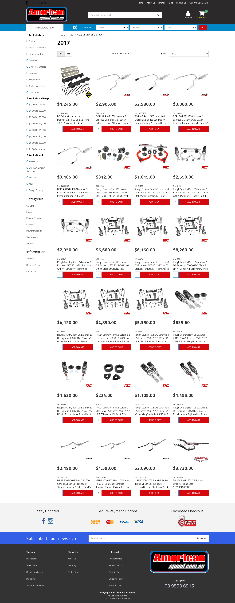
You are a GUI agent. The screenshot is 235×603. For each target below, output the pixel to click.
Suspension (34, 79)
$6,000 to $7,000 (37, 142)
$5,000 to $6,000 (37, 136)
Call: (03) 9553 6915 (199, 2)
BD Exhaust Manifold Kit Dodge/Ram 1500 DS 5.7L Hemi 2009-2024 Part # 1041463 (73, 119)
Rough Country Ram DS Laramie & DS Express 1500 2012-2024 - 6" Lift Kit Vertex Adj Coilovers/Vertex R (190, 267)
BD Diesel (33, 161)
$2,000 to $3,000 (37, 117)
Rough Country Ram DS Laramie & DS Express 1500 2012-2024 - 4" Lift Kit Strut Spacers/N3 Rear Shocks (74, 340)
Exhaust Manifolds (37, 47)
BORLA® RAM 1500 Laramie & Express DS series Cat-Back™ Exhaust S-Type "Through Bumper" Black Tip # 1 (152, 121)
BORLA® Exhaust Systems (36, 169)
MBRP (32, 183)
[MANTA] (201, 459)
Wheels (30, 243)
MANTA (32, 177)
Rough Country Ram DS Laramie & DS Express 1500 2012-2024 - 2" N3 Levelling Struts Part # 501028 (152, 411)
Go (202, 27)
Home (140, 2)
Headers (33, 73)
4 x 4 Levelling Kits (37, 86)
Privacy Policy (115, 558)
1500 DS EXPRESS (86, 35)
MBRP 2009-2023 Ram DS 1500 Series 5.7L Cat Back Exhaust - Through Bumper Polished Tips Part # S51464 (74, 485)
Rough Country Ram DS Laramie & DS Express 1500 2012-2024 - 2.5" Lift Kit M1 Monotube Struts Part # (74, 411)
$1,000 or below (37, 104)
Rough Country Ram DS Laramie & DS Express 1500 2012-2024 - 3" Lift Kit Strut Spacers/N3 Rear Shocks (152, 194)
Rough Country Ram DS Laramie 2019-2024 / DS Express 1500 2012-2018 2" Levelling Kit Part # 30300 (112, 194)
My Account (31, 558)
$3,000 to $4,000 (37, 123)
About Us (151, 2)
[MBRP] (89, 459)
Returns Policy (33, 265)
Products (44, 27)
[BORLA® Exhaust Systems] (127, 94)
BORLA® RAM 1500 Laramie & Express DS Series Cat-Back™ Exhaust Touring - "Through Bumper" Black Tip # (72, 194)
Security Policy (116, 572)
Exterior (30, 224)
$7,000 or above (37, 149)
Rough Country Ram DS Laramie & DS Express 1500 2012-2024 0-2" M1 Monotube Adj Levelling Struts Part (190, 413)
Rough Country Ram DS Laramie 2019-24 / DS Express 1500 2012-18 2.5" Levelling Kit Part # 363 (113, 411)
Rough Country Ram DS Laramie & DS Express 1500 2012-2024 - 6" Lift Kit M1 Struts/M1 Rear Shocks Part (152, 267)
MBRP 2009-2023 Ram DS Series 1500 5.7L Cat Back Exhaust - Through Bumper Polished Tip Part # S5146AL (113, 485)
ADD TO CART (77, 128)
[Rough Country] (127, 167)
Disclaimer (31, 578)
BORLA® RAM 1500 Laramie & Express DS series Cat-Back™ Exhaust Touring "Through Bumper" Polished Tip (190, 121)
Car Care (30, 205)
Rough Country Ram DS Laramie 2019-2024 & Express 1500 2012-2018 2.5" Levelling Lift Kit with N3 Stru (190, 340)
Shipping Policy (116, 578)
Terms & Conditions (35, 585)
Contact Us (181, 2)
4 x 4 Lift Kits (35, 92)
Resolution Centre (35, 572)
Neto (128, 598)
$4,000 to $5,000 (37, 130)
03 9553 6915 (39, 2)
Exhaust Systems (37, 54)
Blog (171, 2)
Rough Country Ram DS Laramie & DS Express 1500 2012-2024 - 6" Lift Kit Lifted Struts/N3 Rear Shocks (113, 267)
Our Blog (72, 565)
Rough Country (36, 190)
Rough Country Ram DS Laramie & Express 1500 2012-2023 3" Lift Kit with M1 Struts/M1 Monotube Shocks (74, 267)
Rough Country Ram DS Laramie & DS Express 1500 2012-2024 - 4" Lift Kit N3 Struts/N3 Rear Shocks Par (113, 340)
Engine (32, 41)
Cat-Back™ (34, 60)
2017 (101, 35)
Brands (161, 2)
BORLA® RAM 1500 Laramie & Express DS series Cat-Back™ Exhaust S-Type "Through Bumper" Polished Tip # (113, 121)
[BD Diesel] (89, 94)
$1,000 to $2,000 (37, 110)
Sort (163, 53)
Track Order (32, 565)
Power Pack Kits (34, 230)
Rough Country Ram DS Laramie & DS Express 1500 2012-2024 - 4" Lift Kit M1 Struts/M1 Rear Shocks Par (152, 340)
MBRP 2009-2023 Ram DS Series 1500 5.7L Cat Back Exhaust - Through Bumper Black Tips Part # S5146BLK (151, 485)
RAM (71, 35)
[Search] (158, 15)
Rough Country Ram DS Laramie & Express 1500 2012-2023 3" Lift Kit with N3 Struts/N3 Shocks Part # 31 (190, 194)
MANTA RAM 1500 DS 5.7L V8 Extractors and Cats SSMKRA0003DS (188, 484)
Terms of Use (115, 585)
